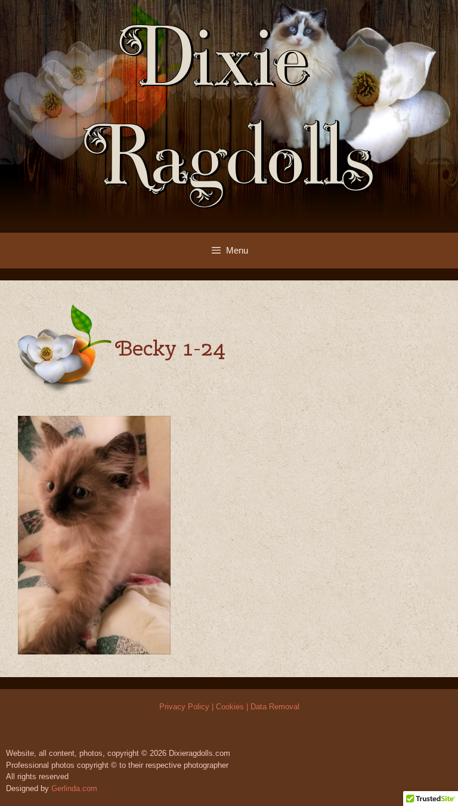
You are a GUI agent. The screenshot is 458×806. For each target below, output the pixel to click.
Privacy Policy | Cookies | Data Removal (229, 706)
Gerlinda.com (74, 788)
